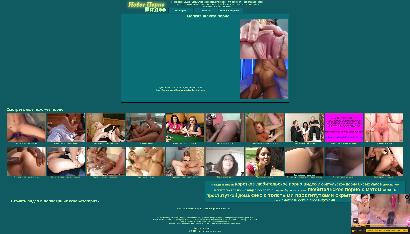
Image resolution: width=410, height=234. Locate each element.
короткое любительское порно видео (276, 184)
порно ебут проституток (290, 190)
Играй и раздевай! (230, 10)
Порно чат (205, 10)
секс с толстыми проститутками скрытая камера (314, 195)
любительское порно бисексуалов (350, 184)
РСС (213, 228)
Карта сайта (201, 228)
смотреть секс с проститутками (308, 200)
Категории (181, 10)
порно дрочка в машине (222, 185)
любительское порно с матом (344, 189)
